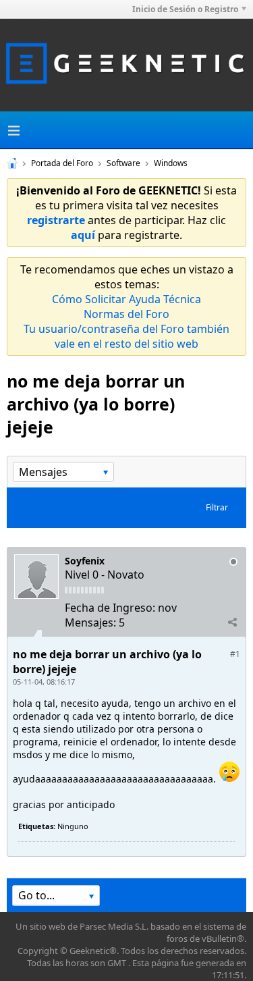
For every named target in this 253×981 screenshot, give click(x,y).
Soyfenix (85, 560)
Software (123, 163)
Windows (171, 163)
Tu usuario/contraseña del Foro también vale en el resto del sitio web (126, 336)
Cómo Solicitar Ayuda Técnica (126, 299)
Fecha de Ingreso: (110, 607)
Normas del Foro (126, 314)
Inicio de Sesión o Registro (185, 9)
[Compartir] (232, 621)
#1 (235, 654)
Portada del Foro (62, 163)
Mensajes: (90, 622)
